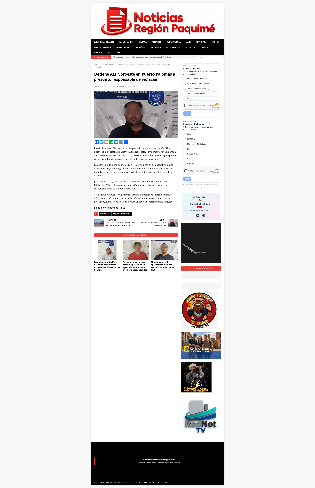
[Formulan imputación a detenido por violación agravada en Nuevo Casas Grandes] (107, 250)
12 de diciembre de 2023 (106, 86)
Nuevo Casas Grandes (104, 42)
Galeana (142, 42)
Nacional (98, 52)
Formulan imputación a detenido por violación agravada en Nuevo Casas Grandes (107, 266)
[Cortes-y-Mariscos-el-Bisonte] (199, 327)
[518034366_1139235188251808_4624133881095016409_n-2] (201, 434)
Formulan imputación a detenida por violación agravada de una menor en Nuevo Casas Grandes (135, 266)
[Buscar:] (208, 57)
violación (104, 214)
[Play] (198, 215)
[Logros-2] (201, 262)
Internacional (173, 47)
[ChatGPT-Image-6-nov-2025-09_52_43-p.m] (201, 357)
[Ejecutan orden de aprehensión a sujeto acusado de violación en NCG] (164, 250)
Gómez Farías (122, 47)
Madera (215, 42)
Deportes (190, 47)
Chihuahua (156, 47)
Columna (204, 47)
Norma (121, 86)
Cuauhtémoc (140, 47)
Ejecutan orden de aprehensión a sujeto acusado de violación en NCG (162, 266)
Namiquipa (201, 42)
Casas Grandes (126, 42)
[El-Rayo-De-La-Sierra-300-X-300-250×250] (196, 391)
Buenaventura (174, 42)
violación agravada (121, 214)
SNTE (118, 52)
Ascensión (157, 42)
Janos (188, 42)
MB (109, 52)
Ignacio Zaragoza (102, 47)
